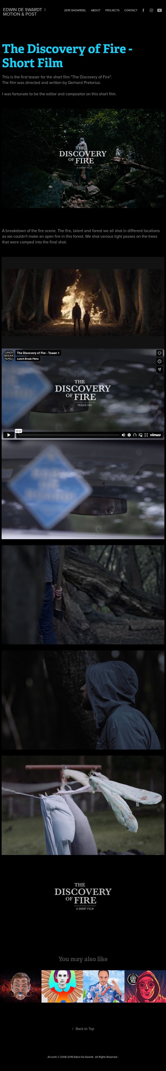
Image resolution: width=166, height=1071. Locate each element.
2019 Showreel (75, 10)
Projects (112, 10)
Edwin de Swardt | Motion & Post (25, 11)
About (95, 10)
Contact (130, 10)
